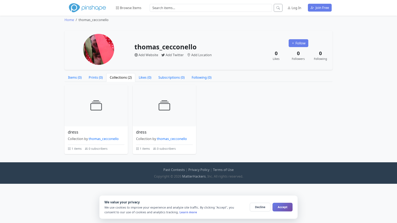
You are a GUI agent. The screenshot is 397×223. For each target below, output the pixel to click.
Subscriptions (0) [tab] (171, 77)
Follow (300, 43)
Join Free (322, 7)
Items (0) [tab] (75, 77)
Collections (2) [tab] (121, 77)
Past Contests (174, 169)
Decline (260, 207)
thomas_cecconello (104, 138)
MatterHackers (194, 176)
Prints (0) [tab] (96, 77)
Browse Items (130, 8)
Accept (282, 207)
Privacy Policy (198, 169)
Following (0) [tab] (202, 77)
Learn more (188, 212)
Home (69, 20)
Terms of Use (223, 169)
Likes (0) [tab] (145, 77)
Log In (296, 8)
